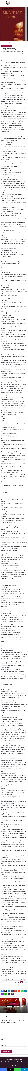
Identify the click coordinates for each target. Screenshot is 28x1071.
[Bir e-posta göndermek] (22, 51)
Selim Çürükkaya (17, 51)
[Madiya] (8, 3)
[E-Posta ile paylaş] (9, 994)
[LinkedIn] (9, 991)
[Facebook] (2, 991)
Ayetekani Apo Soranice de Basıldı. (14, 1006)
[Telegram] (25, 991)
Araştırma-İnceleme (18, 43)
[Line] (5, 994)
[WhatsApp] (22, 991)
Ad (2, 1039)
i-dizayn (9, 1061)
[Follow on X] (21, 51)
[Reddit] (19, 991)
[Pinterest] (15, 991)
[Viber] (2, 994)
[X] (5, 991)
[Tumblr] (12, 991)
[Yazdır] (12, 994)
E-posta (4, 1045)
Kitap (10, 43)
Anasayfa (5, 43)
